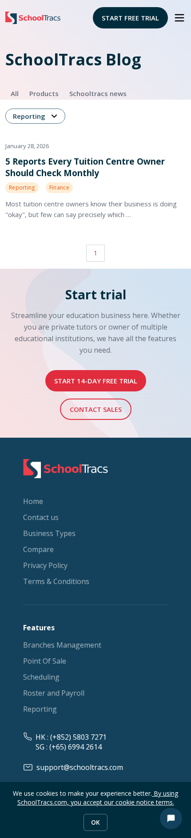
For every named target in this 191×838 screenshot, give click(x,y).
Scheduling (41, 677)
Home (33, 501)
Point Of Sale (44, 661)
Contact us (41, 517)
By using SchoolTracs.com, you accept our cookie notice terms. (98, 797)
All (15, 93)
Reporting (29, 116)
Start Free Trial (130, 17)
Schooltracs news (98, 93)
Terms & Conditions (56, 581)
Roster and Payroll (53, 693)
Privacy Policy (45, 565)
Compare (38, 549)
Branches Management (62, 645)
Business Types (49, 533)
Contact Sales (96, 409)
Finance (59, 187)
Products (44, 93)
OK (95, 822)
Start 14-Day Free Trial (95, 380)
